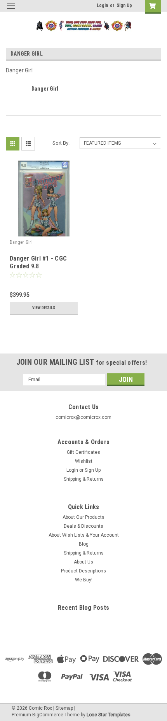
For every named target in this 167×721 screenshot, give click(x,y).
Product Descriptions (83, 571)
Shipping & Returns (84, 479)
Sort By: (61, 143)
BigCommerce (47, 715)
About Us (83, 562)
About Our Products (83, 517)
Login (102, 5)
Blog (84, 544)
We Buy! (83, 580)
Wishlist (83, 461)
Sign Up (124, 5)
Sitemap (64, 708)
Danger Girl (21, 242)
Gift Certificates (83, 452)
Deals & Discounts (83, 526)
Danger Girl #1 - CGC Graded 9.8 (38, 262)
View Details (43, 308)
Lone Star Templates (108, 715)
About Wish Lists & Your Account (84, 535)
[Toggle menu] (10, 10)
